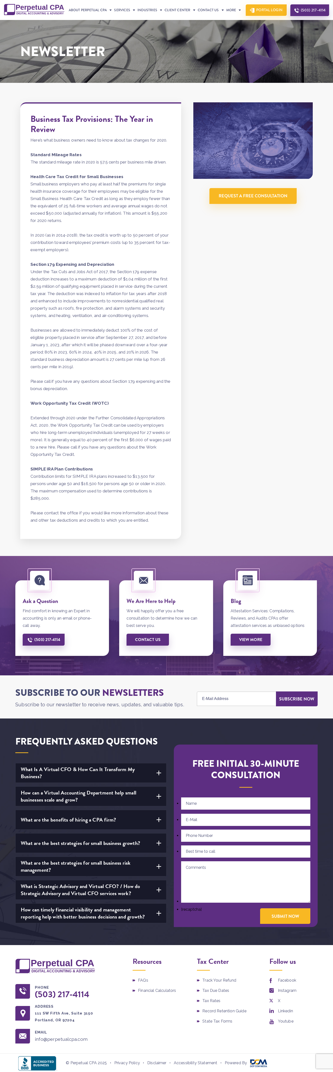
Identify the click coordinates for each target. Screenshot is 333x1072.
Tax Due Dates (215, 990)
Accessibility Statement (195, 1063)
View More (250, 640)
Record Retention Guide (224, 1011)
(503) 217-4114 (313, 10)
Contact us (147, 640)
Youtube (286, 1021)
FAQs (143, 980)
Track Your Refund (219, 980)
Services (122, 10)
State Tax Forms (217, 1021)
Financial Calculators (157, 990)
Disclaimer (156, 1063)
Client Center (177, 10)
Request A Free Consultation (253, 196)
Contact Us (208, 10)
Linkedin (285, 1011)
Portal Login (269, 10)
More (231, 10)
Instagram (287, 990)
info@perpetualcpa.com (61, 1039)
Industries (147, 10)
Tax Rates (211, 1000)
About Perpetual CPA (88, 10)
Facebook (287, 980)
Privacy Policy (127, 1063)
